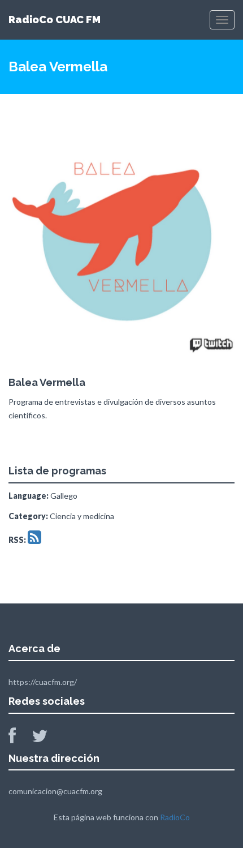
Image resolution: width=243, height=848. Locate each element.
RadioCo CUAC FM (54, 19)
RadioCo (175, 817)
